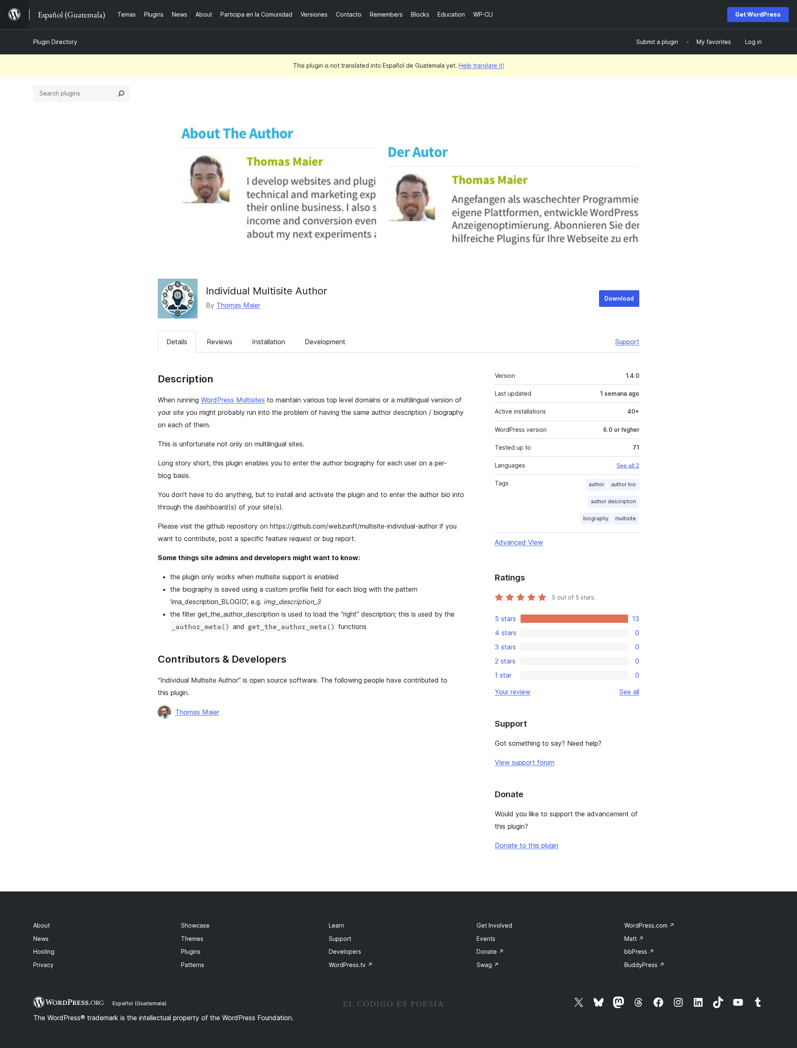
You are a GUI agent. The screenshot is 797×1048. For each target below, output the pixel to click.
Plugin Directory (55, 41)
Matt (634, 938)
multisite (625, 518)
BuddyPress (644, 964)
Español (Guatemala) (139, 1003)
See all (629, 692)
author (596, 484)
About (41, 925)
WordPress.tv (351, 964)
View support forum (525, 762)
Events (486, 938)
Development (325, 342)
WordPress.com (649, 925)
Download (619, 298)
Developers (345, 951)
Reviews (219, 342)
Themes (192, 938)
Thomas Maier (238, 305)
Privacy (43, 964)
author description (613, 501)
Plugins (190, 951)
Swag (488, 964)
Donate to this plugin (526, 845)
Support (627, 342)
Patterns (192, 964)
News (41, 938)
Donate (490, 951)
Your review (513, 692)
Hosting (43, 951)
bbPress (639, 951)
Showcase (195, 925)
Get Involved (494, 925)
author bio (623, 484)
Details (176, 342)
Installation (268, 342)
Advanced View (519, 542)
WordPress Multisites (233, 400)
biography (596, 518)
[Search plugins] (121, 93)
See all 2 (627, 465)
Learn (336, 925)
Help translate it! (481, 65)
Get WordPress (758, 14)
